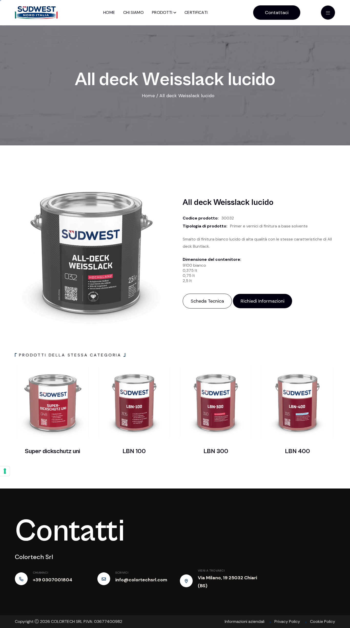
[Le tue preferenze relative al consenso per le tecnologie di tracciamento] (5, 471)
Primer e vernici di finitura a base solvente (269, 226)
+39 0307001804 (52, 580)
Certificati (196, 12)
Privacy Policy (287, 621)
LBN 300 (215, 451)
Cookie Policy (322, 621)
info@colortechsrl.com (141, 580)
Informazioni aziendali (244, 621)
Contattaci (277, 12)
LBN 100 (134, 451)
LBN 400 (297, 451)
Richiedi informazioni (262, 301)
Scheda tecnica (207, 301)
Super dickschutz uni (52, 451)
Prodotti (162, 12)
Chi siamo (133, 12)
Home (109, 12)
